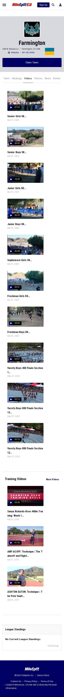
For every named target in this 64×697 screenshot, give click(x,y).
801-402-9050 (28, 52)
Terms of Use (47, 681)
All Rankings (53, 646)
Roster (57, 78)
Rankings (17, 78)
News (48, 78)
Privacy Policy (30, 681)
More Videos (52, 479)
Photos (38, 78)
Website (15, 52)
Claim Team (32, 62)
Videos (28, 78)
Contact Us (16, 681)
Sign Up (43, 5)
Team (6, 78)
